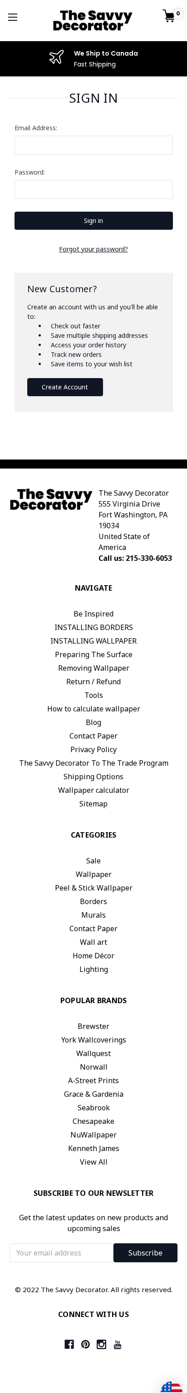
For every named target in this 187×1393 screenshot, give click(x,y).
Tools (93, 695)
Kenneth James (93, 1148)
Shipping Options (93, 777)
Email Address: (36, 127)
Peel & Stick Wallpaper (94, 888)
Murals (93, 915)
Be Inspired (93, 614)
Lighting (93, 969)
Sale (93, 861)
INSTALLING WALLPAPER (93, 641)
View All (94, 1162)
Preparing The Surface (94, 654)
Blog (93, 722)
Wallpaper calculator (93, 790)
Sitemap (93, 804)
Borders (93, 901)
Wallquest (93, 1053)
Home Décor (93, 956)
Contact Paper (93, 736)
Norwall (94, 1067)
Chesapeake (93, 1121)
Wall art (93, 942)
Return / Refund (93, 682)
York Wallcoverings (93, 1040)
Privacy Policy (93, 749)
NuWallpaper (93, 1135)
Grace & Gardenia (93, 1094)
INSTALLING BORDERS (93, 627)
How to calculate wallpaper (93, 709)
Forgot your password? (93, 249)
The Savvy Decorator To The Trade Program (93, 763)
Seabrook (94, 1108)
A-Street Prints (93, 1080)
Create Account (65, 387)
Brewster (93, 1026)
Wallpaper (94, 874)
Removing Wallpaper (93, 668)
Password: (30, 172)
